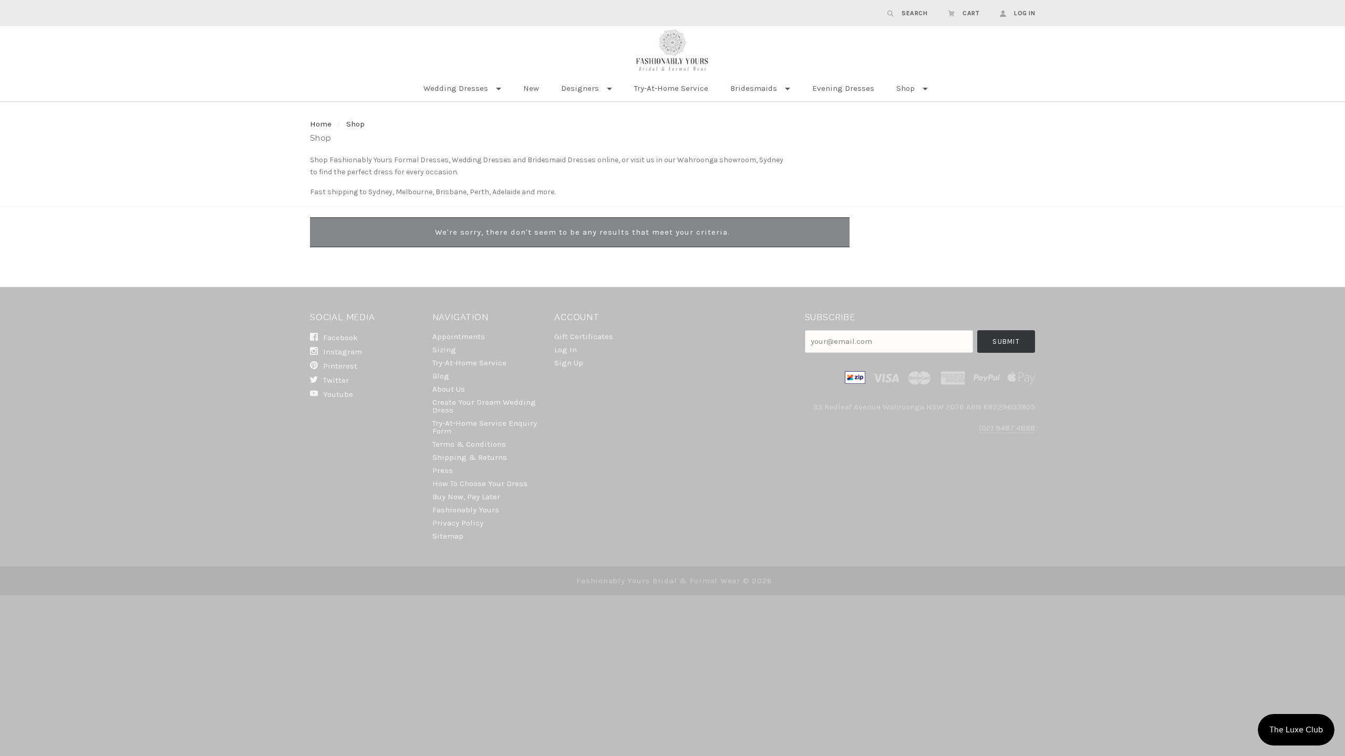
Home (321, 124)
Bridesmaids (753, 88)
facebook (339, 337)
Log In (565, 349)
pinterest (339, 366)
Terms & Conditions (469, 444)
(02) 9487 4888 (1007, 428)
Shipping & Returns (469, 457)
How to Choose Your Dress (479, 483)
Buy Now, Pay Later (466, 496)
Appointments (458, 336)
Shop (905, 88)
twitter (335, 380)
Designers (580, 88)
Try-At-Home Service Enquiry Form (484, 427)
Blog (440, 376)
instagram (341, 351)
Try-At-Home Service (671, 88)
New (531, 88)
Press (442, 470)
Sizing (444, 349)
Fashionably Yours (465, 509)
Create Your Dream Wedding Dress (484, 406)
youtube (337, 394)
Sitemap (447, 535)
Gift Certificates (583, 336)
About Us (448, 389)
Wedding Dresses (455, 88)
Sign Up (568, 362)
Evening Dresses (843, 88)
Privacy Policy (457, 523)
